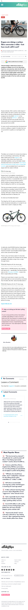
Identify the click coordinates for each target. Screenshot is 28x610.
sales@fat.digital (17, 584)
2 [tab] (9, 422)
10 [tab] (19, 422)
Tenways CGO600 (13, 272)
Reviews (3, 563)
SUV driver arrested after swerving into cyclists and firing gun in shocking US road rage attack (13, 484)
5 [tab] (13, 422)
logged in (11, 386)
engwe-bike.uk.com (6, 303)
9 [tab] (18, 422)
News (2, 561)
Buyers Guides (18, 560)
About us (3, 560)
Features (17, 561)
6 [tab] (14, 422)
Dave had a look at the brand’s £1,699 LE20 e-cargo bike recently (13, 164)
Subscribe (7, 328)
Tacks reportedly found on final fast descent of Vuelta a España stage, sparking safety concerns (13, 498)
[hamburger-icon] (2, 4)
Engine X (17, 157)
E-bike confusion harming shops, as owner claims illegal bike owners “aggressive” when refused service (14, 491)
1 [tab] (8, 422)
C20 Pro (16, 116)
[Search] (1, 1)
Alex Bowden (6, 342)
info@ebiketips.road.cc (19, 581)
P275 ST (14, 117)
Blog (16, 563)
